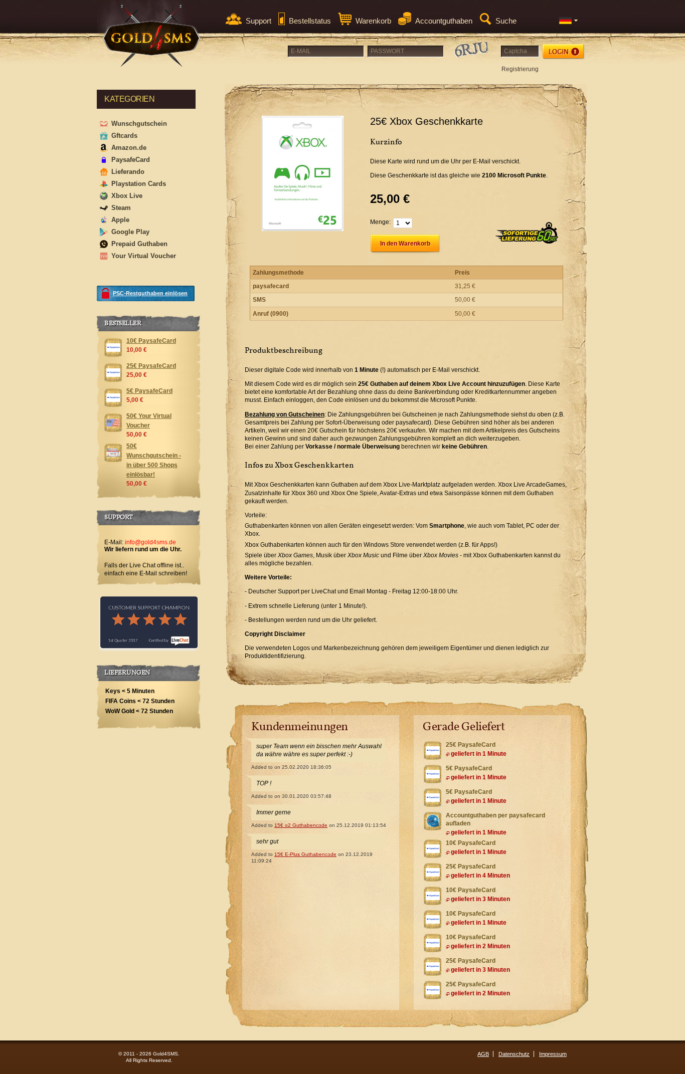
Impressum (553, 1054)
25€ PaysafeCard (470, 744)
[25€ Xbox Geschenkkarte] (302, 173)
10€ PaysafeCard (470, 842)
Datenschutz (514, 1054)
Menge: (380, 222)
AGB (483, 1054)
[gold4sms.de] (152, 36)
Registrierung (520, 69)
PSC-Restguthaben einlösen (150, 293)
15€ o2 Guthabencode (300, 825)
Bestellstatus (310, 21)
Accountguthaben (443, 21)
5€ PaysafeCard (469, 768)
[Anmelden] (564, 52)
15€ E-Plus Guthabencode (305, 854)
